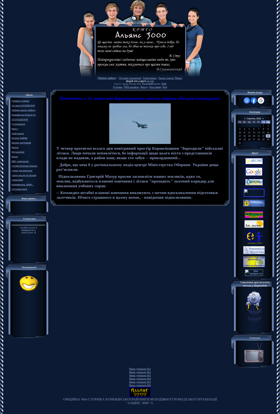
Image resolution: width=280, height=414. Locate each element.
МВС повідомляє (20, 161)
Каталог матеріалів (21, 142)
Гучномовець (18, 124)
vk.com (150, 81)
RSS (164, 83)
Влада (14, 156)
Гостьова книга (19, 189)
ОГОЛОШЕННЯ (19, 119)
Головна (117, 87)
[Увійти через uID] (247, 100)
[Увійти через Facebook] (254, 100)
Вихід (144, 87)
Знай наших (150, 78)
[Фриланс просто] (254, 275)
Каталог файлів (19, 138)
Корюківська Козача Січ (23, 115)
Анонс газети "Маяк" (170, 78)
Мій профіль (131, 87)
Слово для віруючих (21, 170)
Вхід (165, 87)
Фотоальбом (17, 152)
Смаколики (17, 180)
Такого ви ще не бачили (23, 175)
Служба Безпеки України (24, 166)
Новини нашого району (23, 110)
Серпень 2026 (254, 118)
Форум (14, 147)
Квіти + (14, 129)
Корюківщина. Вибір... (22, 184)
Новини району (107, 78)
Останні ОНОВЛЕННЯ (23, 105)
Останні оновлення (130, 78)
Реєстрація (155, 87)
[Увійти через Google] (261, 100)
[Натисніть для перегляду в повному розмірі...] (140, 143)
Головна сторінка (20, 101)
